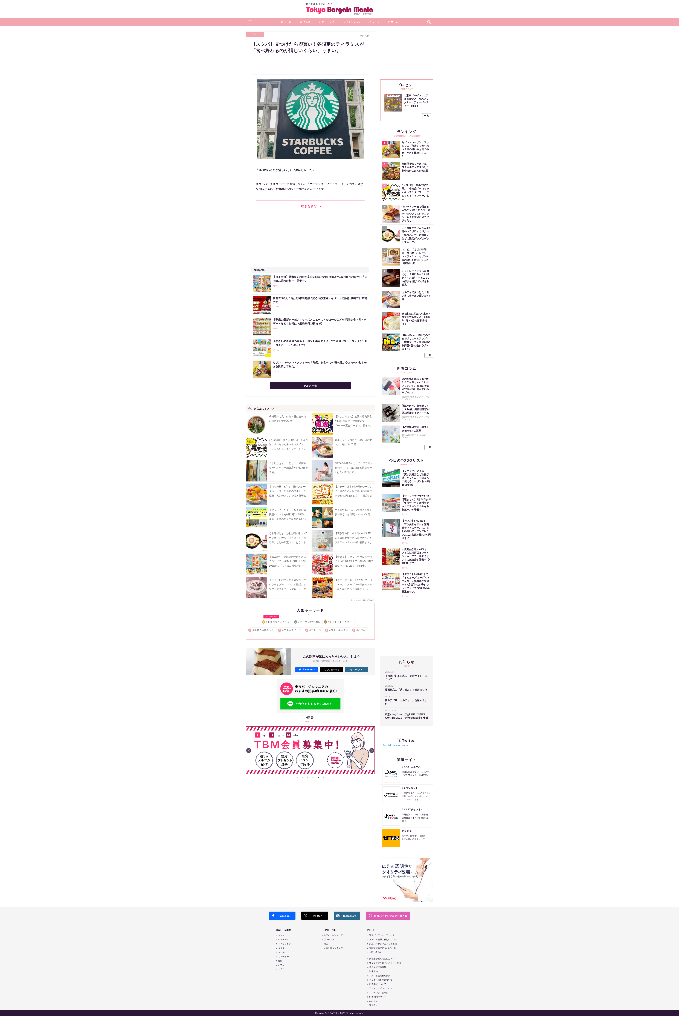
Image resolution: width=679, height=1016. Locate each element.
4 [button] (313, 777)
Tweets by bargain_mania (395, 745)
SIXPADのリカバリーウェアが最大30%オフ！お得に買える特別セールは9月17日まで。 (354, 467)
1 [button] (297, 777)
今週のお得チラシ (262, 630)
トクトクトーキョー (338, 621)
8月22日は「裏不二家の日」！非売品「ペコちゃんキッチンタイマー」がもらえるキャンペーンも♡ (288, 444)
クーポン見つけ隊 (307, 621)
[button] (250, 22)
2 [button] (302, 777)
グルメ (255, 34)
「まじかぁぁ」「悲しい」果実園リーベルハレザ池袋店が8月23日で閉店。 (288, 467)
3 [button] (307, 777)
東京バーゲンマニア (339, 8)
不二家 (359, 630)
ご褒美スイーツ (290, 630)
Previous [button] (248, 750)
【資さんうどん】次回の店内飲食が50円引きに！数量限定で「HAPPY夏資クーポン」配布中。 (354, 421)
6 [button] (323, 777)
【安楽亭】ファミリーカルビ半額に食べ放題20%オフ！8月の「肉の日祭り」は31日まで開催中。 (354, 561)
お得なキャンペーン (276, 621)
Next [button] (372, 750)
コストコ (314, 630)
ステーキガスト (337, 630)
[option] (310, 750)
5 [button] (318, 777)
